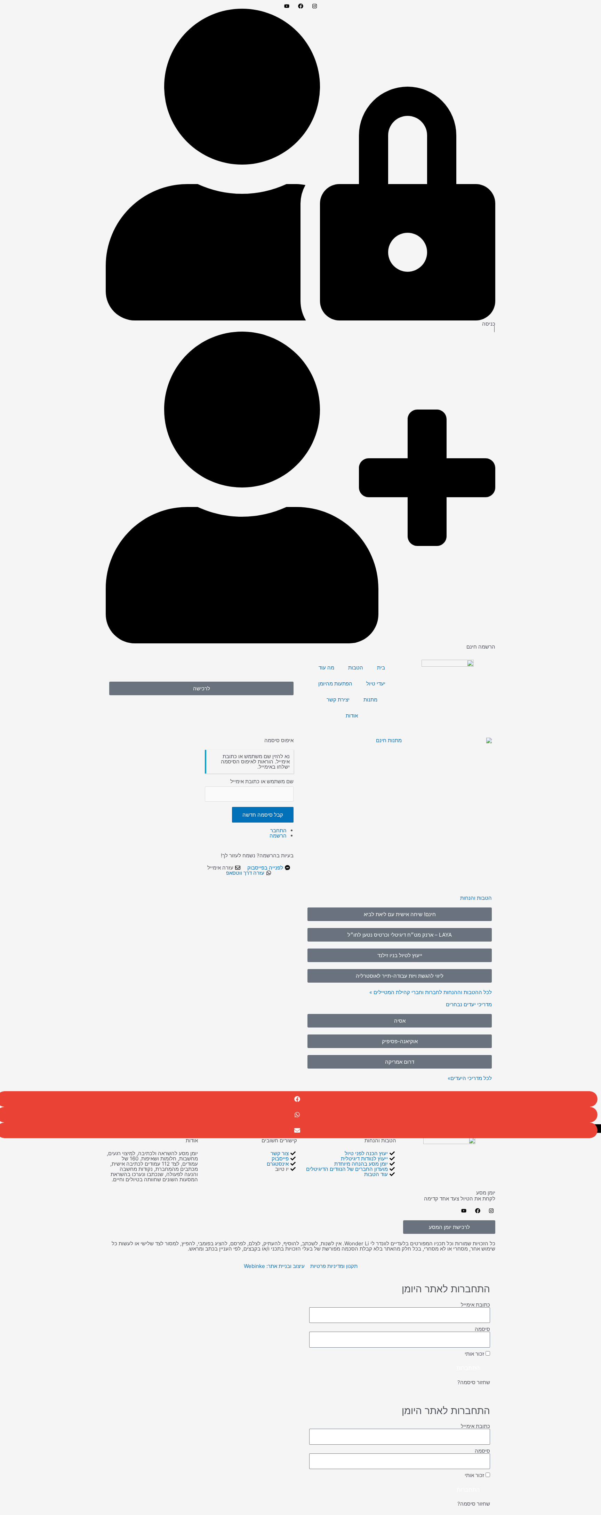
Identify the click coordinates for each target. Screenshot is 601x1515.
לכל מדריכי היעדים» (470, 1078)
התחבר (278, 830)
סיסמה (482, 1329)
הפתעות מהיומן (335, 683)
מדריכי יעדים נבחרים (469, 1004)
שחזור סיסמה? (473, 1382)
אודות (352, 715)
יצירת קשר (338, 699)
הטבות (355, 667)
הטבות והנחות (476, 898)
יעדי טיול (375, 683)
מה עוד (326, 667)
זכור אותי (475, 1353)
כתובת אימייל (475, 1304)
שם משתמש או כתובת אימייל (262, 781)
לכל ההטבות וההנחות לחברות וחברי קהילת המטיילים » (430, 992)
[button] (399, 1021)
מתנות (370, 699)
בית (381, 667)
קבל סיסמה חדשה (262, 814)
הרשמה (278, 835)
